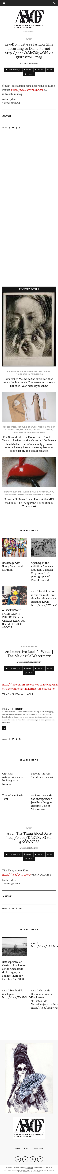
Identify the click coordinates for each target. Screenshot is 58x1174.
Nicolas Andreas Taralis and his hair (42, 775)
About (27, 1148)
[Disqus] (29, 173)
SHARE (28, 70)
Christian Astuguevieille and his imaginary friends (13, 778)
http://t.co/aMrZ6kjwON (27, 89)
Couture (22, 427)
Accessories (9, 427)
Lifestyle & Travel (42, 430)
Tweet (29, 39)
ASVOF (35, 63)
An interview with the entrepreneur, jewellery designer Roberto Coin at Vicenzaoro (42, 802)
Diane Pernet (35, 661)
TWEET (40, 70)
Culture (11, 371)
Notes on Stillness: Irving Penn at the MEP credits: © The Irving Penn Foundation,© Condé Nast (29, 502)
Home (18, 1148)
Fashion (42, 427)
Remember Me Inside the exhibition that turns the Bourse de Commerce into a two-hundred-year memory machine (29, 382)
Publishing (37, 374)
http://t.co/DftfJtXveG (16, 874)
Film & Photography (27, 371)
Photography (22, 374)
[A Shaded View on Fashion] (29, 19)
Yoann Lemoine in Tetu (12, 796)
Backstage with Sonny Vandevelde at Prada (13, 566)
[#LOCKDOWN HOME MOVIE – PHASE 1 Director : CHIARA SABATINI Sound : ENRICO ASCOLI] (14, 595)
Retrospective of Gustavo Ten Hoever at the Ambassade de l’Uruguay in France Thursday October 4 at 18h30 (14, 970)
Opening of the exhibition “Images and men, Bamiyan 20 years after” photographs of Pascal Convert (42, 571)
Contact (38, 1148)
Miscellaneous (29, 646)
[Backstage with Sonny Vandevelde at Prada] (14, 547)
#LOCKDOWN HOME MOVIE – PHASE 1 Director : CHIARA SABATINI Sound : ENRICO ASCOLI (13, 618)
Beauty (8, 492)
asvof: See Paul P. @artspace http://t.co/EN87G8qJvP (17, 993)
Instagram (44, 371)
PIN (50, 70)
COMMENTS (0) (14, 70)
